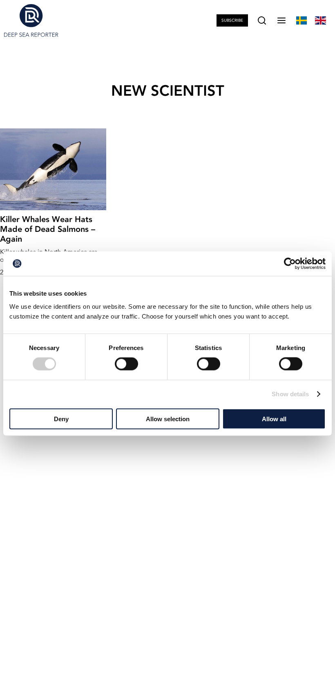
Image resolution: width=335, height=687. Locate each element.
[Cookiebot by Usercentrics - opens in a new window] (290, 264)
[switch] (126, 363)
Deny (61, 418)
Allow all (274, 418)
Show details (290, 394)
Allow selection (168, 418)
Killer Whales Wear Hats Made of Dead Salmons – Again (47, 229)
